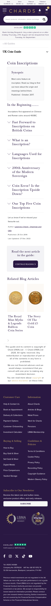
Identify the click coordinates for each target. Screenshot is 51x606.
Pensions (32, 426)
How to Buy (8, 447)
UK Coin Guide (12, 51)
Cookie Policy (34, 456)
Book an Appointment (12, 409)
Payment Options (10, 420)
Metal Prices (33, 415)
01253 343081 (12, 564)
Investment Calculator (12, 432)
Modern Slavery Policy (37, 479)
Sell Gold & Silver (10, 459)
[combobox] (25, 19)
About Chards (34, 404)
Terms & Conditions (36, 451)
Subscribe (25, 503)
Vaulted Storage (10, 475)
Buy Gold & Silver (11, 453)
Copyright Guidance (36, 473)
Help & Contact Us (11, 404)
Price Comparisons (11, 470)
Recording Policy (35, 468)
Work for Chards (35, 420)
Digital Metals (9, 464)
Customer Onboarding (13, 426)
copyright (36, 377)
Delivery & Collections (13, 415)
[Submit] (44, 19)
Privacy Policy (34, 462)
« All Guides (9, 43)
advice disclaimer (20, 380)
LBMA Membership (36, 432)
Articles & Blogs (35, 409)
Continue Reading (24, 264)
